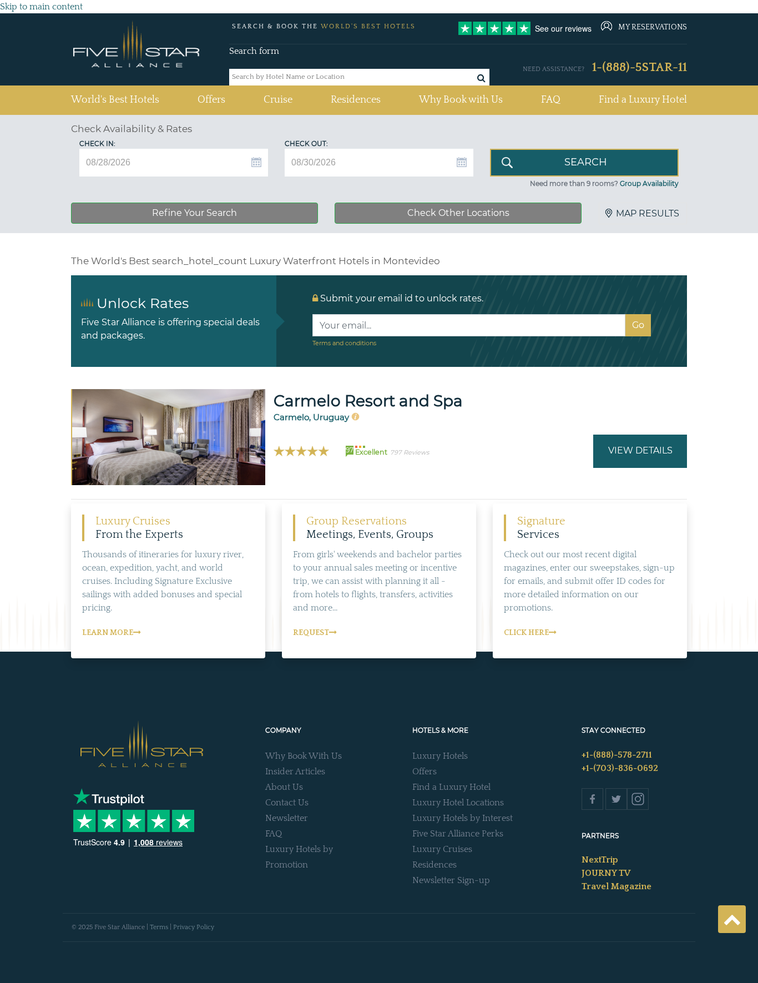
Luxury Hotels (440, 756)
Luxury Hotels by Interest (462, 818)
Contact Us (287, 803)
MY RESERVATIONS (652, 27)
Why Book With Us (303, 756)
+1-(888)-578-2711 (617, 755)
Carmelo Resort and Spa (368, 400)
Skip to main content (41, 7)
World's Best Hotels (115, 99)
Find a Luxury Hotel (643, 99)
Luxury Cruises (442, 849)
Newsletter (286, 818)
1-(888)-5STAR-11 (639, 67)
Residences (356, 99)
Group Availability (649, 183)
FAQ (550, 99)
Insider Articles (295, 772)
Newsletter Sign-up (451, 880)
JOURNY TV (606, 873)
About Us (284, 787)
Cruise (278, 99)
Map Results (647, 213)
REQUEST (311, 632)
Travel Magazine (616, 886)
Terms (159, 927)
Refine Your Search (194, 213)
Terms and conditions (344, 343)
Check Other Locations (458, 213)
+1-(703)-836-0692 (620, 768)
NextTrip (600, 860)
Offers (211, 99)
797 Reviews (409, 452)
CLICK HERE (526, 632)
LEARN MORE (107, 632)
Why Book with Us (461, 99)
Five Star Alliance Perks (457, 834)
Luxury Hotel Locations (458, 803)
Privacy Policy (193, 927)
